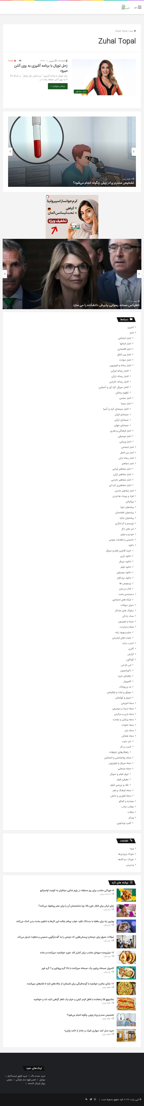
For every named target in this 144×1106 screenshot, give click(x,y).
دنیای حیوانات (127, 605)
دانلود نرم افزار (124, 578)
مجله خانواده (128, 725)
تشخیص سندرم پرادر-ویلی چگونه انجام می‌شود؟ (103, 182)
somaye (61, 61)
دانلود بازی (125, 556)
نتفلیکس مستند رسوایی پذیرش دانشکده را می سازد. (106, 305)
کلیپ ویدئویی (124, 823)
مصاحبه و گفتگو (126, 801)
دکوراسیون (125, 670)
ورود (132, 848)
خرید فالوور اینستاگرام (17, 1076)
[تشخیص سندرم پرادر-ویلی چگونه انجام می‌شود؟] (126, 1019)
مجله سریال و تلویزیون (120, 763)
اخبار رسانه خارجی (119, 382)
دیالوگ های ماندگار (124, 610)
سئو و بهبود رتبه (123, 632)
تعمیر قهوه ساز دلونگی (26, 1080)
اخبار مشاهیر (128, 463)
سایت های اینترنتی (121, 638)
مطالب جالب (127, 807)
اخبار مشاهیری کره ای (120, 485)
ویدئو (131, 818)
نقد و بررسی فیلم (119, 785)
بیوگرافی (130, 502)
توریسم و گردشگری (124, 523)
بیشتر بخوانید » (58, 86)
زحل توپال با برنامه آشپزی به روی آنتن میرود (41, 68)
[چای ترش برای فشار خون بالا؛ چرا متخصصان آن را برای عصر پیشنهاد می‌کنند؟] (126, 910)
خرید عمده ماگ (38, 1076)
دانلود (131, 545)
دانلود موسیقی (124, 572)
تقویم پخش (122, 393)
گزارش (130, 654)
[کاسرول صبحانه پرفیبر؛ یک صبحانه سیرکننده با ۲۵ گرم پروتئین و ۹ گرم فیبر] (126, 972)
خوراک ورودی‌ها (126, 854)
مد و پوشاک (125, 687)
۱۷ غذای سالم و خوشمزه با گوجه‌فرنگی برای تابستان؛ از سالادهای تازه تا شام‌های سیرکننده (70, 984)
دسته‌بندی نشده (126, 594)
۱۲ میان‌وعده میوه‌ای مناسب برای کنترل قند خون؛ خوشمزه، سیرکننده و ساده (77, 953)
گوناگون (130, 660)
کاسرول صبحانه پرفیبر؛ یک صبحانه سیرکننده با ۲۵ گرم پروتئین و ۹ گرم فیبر (78, 968)
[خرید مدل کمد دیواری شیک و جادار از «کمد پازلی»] (126, 1035)
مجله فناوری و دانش (120, 796)
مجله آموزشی (127, 703)
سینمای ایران (122, 414)
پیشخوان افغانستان (124, 512)
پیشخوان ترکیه (127, 518)
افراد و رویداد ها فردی (123, 496)
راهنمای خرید (124, 676)
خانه (131, 31)
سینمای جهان (121, 425)
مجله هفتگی (128, 736)
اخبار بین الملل (124, 354)
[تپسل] (47, 196)
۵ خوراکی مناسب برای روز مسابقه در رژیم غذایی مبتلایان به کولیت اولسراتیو (77, 890)
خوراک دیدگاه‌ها (126, 859)
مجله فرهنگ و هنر (122, 790)
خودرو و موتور (127, 534)
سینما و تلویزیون (126, 621)
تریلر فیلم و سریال (119, 774)
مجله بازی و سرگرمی (124, 714)
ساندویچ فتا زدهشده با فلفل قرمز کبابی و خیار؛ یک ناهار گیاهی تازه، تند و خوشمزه (74, 999)
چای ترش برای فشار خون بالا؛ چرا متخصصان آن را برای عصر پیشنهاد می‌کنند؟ (76, 906)
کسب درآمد (128, 643)
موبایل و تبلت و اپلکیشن (119, 692)
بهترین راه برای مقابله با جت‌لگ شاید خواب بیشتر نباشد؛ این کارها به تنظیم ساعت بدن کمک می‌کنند (65, 921)
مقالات (130, 812)
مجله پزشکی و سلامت (123, 719)
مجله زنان (129, 730)
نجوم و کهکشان (123, 698)
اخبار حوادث (125, 360)
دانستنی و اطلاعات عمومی (121, 540)
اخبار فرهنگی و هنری (120, 431)
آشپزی (130, 327)
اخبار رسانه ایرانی (120, 371)
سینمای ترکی (122, 420)
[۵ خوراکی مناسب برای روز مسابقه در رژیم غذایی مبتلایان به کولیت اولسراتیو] (126, 895)
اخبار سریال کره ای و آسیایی (114, 387)
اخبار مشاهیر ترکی (122, 474)
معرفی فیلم (123, 779)
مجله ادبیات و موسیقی (123, 709)
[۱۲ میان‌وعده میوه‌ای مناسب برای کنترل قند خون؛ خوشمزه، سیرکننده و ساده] (126, 957)
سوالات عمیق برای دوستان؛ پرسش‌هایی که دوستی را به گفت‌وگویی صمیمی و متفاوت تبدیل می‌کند (65, 937)
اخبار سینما (126, 403)
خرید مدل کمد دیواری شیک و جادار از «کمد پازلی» (89, 1031)
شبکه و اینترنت (127, 627)
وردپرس (130, 865)
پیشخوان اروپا (127, 507)
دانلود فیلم (126, 567)
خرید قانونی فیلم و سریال (118, 551)
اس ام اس (126, 665)
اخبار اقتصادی (124, 349)
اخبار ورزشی (125, 442)
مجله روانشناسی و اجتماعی (117, 758)
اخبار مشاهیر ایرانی (121, 469)
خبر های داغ (128, 529)
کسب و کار (125, 747)
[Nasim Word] (125, 7)
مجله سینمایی (124, 768)
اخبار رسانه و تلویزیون (120, 365)
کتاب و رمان (125, 589)
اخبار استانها (125, 344)
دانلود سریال (125, 561)
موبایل (42, 1080)
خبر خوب (126, 741)
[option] (72, 152)
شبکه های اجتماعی (121, 600)
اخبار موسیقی (124, 436)
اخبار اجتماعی (124, 338)
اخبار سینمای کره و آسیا (116, 409)
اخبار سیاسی (125, 398)
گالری (131, 649)
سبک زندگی (128, 616)
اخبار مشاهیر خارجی (121, 480)
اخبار (132, 333)
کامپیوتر (127, 681)
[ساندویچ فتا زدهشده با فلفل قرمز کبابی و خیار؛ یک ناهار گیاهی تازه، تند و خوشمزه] (126, 1004)
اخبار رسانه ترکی (120, 376)
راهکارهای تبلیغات (119, 752)
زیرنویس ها (125, 583)
